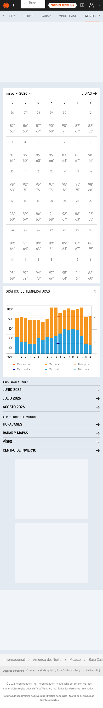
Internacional (14, 659)
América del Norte (47, 659)
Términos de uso (12, 696)
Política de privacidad (34, 696)
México (75, 659)
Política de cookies (57, 696)
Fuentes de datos (49, 700)
